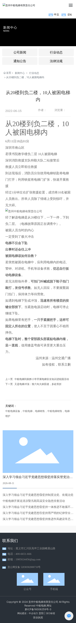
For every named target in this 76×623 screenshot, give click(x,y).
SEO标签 (50, 613)
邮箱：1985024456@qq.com (24, 559)
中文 (56, 14)
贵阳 (41, 613)
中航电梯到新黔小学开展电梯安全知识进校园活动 (41, 379)
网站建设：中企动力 (27, 613)
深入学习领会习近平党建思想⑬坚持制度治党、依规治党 (38, 494)
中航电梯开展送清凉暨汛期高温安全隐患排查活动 (34, 500)
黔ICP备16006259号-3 (38, 609)
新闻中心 (10, 27)
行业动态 (34, 72)
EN (70, 14)
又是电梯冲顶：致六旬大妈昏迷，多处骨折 (38, 383)
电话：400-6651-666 (19, 553)
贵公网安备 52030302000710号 (24, 567)
